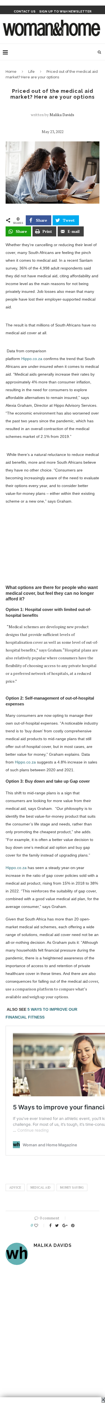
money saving (72, 1187)
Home (11, 71)
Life (31, 71)
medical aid (41, 1187)
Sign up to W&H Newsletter (65, 11)
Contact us (25, 11)
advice (15, 1187)
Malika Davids (62, 114)
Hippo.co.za (31, 358)
